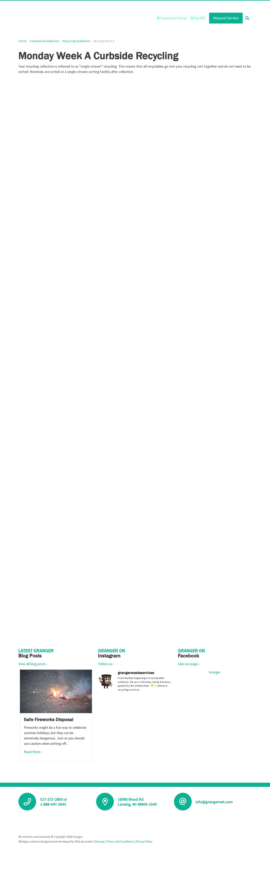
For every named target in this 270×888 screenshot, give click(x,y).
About (115, 6)
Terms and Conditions (120, 841)
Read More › (33, 751)
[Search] (247, 18)
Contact (244, 6)
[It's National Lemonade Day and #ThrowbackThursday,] (135, 717)
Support (159, 6)
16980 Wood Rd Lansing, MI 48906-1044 (137, 802)
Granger (215, 672)
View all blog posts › (33, 664)
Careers (130, 6)
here (54, 350)
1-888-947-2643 (53, 804)
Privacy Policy (144, 841)
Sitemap (100, 841)
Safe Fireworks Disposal (48, 719)
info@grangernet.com (214, 801)
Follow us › (106, 664)
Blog (144, 6)
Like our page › (189, 664)
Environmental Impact (218, 6)
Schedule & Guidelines (184, 6)
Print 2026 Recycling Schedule (138, 369)
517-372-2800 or (53, 799)
